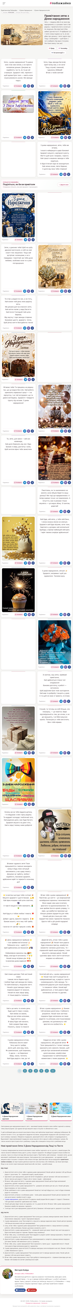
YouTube (32, 1290)
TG (24, 86)
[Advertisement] (18, 155)
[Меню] (4, 3)
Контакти (44, 1303)
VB (28, 86)
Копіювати (19, 86)
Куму (52, 48)
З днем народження (11, 1199)
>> (53, 1071)
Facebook (21, 1290)
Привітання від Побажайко (9, 10)
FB (32, 86)
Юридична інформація (33, 1303)
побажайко (60, 3)
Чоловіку (63, 48)
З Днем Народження (25, 10)
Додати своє (64, 184)
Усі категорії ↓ (59, 53)
